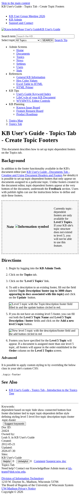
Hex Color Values (26, 80)
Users (19, 67)
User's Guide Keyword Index (33, 94)
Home (20, 50)
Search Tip (61, 40)
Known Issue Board (28, 107)
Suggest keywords (14, 423)
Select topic (8, 40)
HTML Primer (24, 87)
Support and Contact (21, 23)
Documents (23, 53)
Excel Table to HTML (29, 84)
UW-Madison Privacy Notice (18, 488)
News (19, 60)
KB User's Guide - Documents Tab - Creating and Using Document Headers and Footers (35, 173)
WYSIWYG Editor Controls (33, 100)
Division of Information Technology (22, 478)
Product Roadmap (27, 114)
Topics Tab (15, 124)
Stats (19, 70)
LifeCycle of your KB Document (35, 97)
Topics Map (16, 120)
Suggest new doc (56, 461)
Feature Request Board (29, 110)
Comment (39, 461)
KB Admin (15, 19)
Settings (21, 63)
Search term (8, 36)
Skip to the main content (15, 3)
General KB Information (30, 77)
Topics (20, 57)
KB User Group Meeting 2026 (27, 16)
